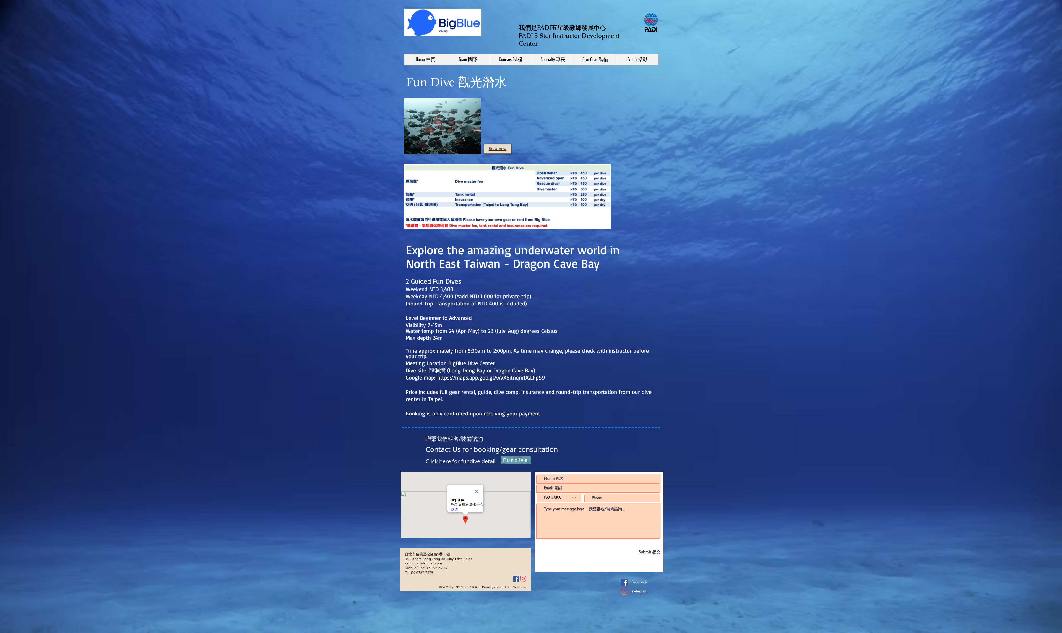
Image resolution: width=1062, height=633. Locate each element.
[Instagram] (523, 579)
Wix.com (519, 587)
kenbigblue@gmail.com (423, 563)
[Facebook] (516, 579)
